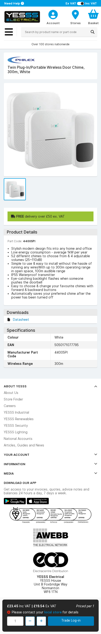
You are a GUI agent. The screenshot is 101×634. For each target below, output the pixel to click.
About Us (11, 393)
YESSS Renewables (19, 419)
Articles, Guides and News (24, 445)
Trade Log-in (71, 620)
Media (9, 473)
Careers (10, 406)
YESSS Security (16, 425)
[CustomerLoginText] (53, 13)
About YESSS (15, 386)
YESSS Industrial (16, 412)
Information (14, 464)
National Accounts (18, 439)
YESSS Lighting (15, 432)
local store (53, 612)
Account (53, 23)
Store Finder (13, 399)
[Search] (92, 32)
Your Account (16, 455)
